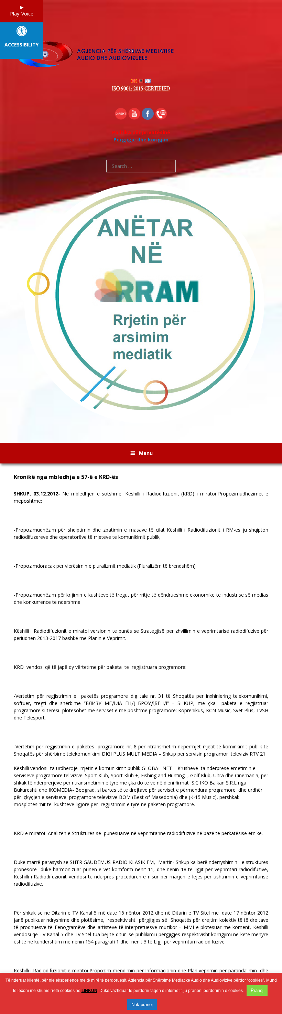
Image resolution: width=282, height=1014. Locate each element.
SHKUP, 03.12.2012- (37, 493)
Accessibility (21, 45)
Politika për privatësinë (141, 132)
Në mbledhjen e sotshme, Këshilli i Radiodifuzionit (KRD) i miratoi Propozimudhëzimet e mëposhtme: (141, 497)
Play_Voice (21, 13)
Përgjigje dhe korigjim (141, 139)
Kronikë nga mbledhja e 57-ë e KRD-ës (66, 477)
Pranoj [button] (257, 990)
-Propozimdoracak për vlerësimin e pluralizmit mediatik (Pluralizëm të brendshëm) (105, 566)
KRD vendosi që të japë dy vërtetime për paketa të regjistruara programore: (100, 667)
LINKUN (89, 990)
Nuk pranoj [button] (142, 1004)
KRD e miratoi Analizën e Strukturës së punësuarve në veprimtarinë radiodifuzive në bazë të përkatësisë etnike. (138, 833)
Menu (146, 453)
